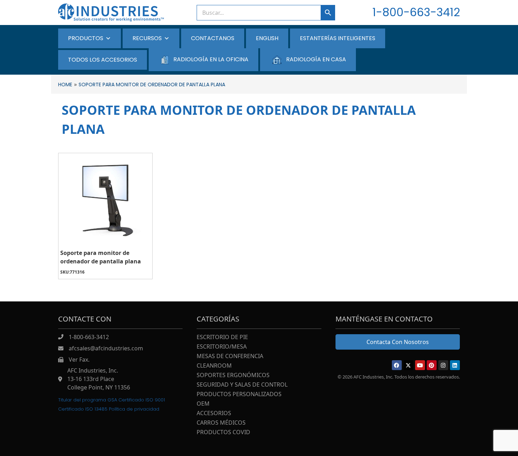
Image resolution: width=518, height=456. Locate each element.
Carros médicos (221, 423)
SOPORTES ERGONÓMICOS (233, 375)
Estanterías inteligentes (337, 38)
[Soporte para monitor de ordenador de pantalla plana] (105, 200)
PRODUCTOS (85, 38)
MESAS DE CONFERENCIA (230, 356)
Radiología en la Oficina (210, 59)
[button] (397, 365)
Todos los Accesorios (102, 60)
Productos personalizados (239, 394)
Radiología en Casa (316, 59)
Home (65, 84)
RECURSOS (147, 38)
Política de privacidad (134, 409)
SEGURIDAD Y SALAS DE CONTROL (242, 385)
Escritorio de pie (222, 337)
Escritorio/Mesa (222, 347)
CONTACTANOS (212, 38)
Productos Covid (223, 432)
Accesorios (214, 413)
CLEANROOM (214, 366)
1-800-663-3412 (416, 12)
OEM (203, 404)
